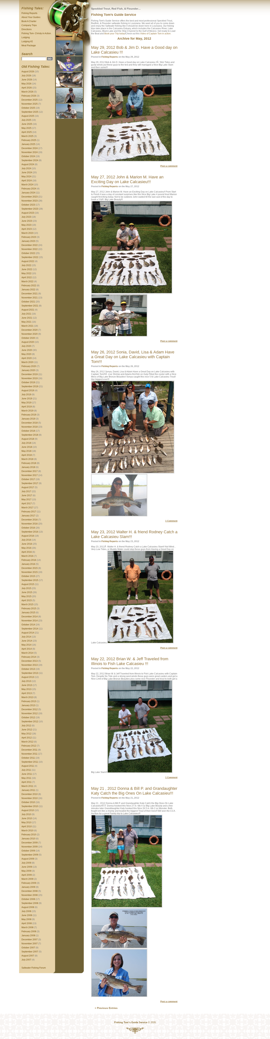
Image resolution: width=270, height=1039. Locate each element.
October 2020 (28, 338)
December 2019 (29, 374)
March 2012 (27, 741)
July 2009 (26, 863)
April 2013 (26, 693)
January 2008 (28, 935)
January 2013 (28, 705)
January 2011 (28, 790)
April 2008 (26, 923)
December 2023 (29, 196)
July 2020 (26, 346)
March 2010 (27, 830)
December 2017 (29, 471)
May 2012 (26, 733)
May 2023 (26, 225)
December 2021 (29, 293)
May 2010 (26, 822)
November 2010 (29, 798)
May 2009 (26, 871)
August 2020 (27, 342)
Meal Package (28, 45)
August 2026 (27, 71)
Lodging (25, 37)
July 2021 (26, 314)
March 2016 (27, 556)
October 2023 (28, 205)
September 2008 (29, 903)
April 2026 (26, 87)
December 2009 (29, 842)
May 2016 (26, 548)
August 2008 (27, 907)
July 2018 (26, 443)
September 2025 (29, 112)
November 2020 (29, 334)
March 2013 (27, 697)
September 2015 (29, 580)
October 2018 (28, 431)
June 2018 (26, 447)
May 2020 (26, 354)
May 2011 (26, 778)
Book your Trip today (114, 33)
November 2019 (29, 378)
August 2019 (27, 390)
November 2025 (29, 104)
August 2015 (27, 584)
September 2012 (29, 721)
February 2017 (28, 511)
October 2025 (28, 108)
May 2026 (26, 83)
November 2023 (29, 200)
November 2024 (29, 152)
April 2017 (26, 503)
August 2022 (27, 261)
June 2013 (26, 685)
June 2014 (26, 641)
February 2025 (28, 140)
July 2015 (26, 588)
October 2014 (28, 624)
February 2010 (28, 834)
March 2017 (27, 507)
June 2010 (26, 818)
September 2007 (29, 951)
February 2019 (28, 414)
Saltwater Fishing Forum (33, 968)
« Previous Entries (106, 1008)
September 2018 (29, 435)
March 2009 (27, 879)
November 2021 (29, 297)
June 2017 (26, 495)
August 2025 (27, 116)
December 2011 (29, 750)
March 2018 (27, 459)
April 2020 (26, 358)
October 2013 (28, 669)
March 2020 (27, 362)
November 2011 (29, 754)
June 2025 (26, 124)
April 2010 (26, 826)
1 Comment (171, 521)
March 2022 (27, 281)
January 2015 (28, 612)
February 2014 (28, 657)
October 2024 (28, 156)
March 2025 (27, 136)
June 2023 (26, 221)
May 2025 (26, 128)
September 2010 (29, 806)
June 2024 (26, 172)
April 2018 (26, 455)
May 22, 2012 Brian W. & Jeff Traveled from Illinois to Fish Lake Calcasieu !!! (129, 661)
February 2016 (28, 560)
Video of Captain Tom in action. (155, 33)
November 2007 (29, 943)
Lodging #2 (27, 41)
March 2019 (27, 410)
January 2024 (28, 192)
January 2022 (28, 289)
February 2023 (28, 237)
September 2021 (29, 305)
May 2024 (26, 176)
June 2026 (26, 79)
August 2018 (27, 439)
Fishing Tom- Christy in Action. (36, 33)
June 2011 (26, 774)
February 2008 (28, 931)
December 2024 (29, 148)
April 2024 (26, 180)
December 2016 (29, 519)
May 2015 (26, 596)
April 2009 (26, 875)
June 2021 (26, 318)
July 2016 (26, 540)
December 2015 (29, 568)
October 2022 (28, 253)
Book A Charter (28, 21)
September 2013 (29, 673)
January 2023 (28, 241)
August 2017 (27, 487)
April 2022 (26, 277)
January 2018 (28, 467)
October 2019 (28, 382)
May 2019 (26, 402)
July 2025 (26, 120)
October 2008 (28, 899)
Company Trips (29, 25)
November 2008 (29, 895)
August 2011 (27, 766)
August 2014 (27, 632)
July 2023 (26, 217)
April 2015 (26, 600)
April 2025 (26, 132)
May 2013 (26, 689)
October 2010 (28, 802)
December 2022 (29, 245)
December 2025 (29, 100)
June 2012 (26, 729)
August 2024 (27, 164)
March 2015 (27, 604)
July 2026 (26, 75)
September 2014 (29, 628)
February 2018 (28, 463)
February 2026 (28, 96)
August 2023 (27, 213)
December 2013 (29, 661)
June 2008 (26, 915)
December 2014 (29, 616)
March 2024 (27, 184)
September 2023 (29, 209)
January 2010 (28, 838)
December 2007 (29, 939)
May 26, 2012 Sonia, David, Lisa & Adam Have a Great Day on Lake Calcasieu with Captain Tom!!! (132, 357)
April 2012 (26, 737)
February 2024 (28, 188)
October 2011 (28, 758)
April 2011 (26, 782)
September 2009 (29, 854)
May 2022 (26, 273)
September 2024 (29, 160)
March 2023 (27, 233)
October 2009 (28, 850)
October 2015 (28, 576)
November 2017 (29, 475)
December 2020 (29, 330)
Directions (26, 29)
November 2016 (29, 523)
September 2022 (29, 257)
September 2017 (29, 483)
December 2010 (29, 794)
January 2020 (28, 370)
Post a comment (168, 166)
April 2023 (26, 229)
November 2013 (29, 665)
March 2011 (27, 786)
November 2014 (29, 620)
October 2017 (28, 479)
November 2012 (29, 713)
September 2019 (29, 386)
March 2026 (27, 91)
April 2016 (26, 552)
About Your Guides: (31, 17)
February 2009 (28, 883)
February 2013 (28, 701)
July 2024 (26, 168)
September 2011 (29, 762)
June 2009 (26, 867)
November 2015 (29, 572)
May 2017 (26, 499)
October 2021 (28, 301)
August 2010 (27, 810)
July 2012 (26, 725)
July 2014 (26, 636)
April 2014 (26, 649)
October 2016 (28, 527)
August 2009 (27, 859)
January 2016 (28, 564)
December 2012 (29, 709)
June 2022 (26, 269)
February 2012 (28, 745)
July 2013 (26, 681)
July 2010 (26, 814)
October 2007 (28, 947)
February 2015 (28, 608)
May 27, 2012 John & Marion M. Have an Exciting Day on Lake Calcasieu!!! (127, 179)
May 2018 (26, 451)
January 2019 (28, 418)
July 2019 (26, 394)
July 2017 (26, 491)
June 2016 (26, 544)
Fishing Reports (29, 13)
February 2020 (28, 366)
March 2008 (27, 927)
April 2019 (26, 406)
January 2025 (28, 144)
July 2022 (26, 265)
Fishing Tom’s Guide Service (113, 15)
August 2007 (27, 955)
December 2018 (29, 423)
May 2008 (26, 919)
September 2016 (29, 532)
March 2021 (27, 326)
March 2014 (27, 653)
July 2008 (26, 911)
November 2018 (29, 427)
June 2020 (26, 350)
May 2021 (26, 322)
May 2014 (26, 645)
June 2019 (26, 398)
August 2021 (27, 309)
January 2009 (28, 887)
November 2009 (29, 846)
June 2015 (26, 592)
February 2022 (28, 285)
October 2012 (28, 717)
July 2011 (26, 770)
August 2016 (27, 536)
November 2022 (29, 249)
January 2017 (28, 515)
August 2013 (27, 677)
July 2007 (26, 959)
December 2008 (29, 891)
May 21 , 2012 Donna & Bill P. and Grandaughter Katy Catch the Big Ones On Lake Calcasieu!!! (134, 790)
